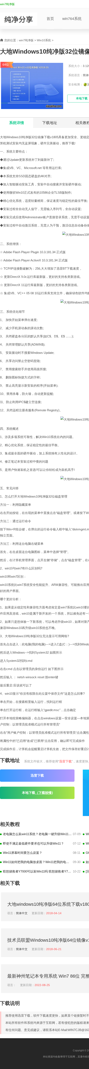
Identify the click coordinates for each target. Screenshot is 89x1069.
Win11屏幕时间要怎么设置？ (22, 852)
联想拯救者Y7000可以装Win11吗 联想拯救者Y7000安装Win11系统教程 (37, 871)
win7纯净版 (7, 4)
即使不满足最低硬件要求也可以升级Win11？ (33, 843)
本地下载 (37, 792)
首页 (50, 19)
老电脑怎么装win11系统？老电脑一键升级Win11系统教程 (37, 834)
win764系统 (72, 19)
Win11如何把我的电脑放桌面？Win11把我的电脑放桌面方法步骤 (37, 862)
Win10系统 (44, 40)
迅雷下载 (65, 761)
